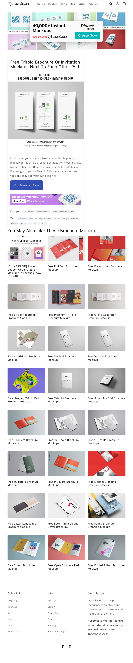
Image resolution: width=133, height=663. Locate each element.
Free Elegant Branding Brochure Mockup (102, 483)
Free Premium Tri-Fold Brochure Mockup (62, 316)
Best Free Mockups (43, 211)
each (60, 219)
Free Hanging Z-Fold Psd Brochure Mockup (23, 400)
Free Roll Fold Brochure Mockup (63, 268)
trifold (44, 223)
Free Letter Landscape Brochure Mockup (22, 525)
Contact (51, 606)
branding (38, 219)
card (54, 219)
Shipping (52, 625)
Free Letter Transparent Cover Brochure (63, 525)
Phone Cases (14, 631)
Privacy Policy (54, 613)
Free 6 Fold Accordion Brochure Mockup (22, 316)
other (30, 223)
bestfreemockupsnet (25, 219)
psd (35, 223)
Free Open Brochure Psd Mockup (63, 567)
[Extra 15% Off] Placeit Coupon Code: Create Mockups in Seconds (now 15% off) (24, 271)
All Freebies (29, 211)
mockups (14, 223)
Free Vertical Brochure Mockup (62, 358)
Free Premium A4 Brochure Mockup (105, 268)
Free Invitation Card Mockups (63, 211)
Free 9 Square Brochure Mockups (23, 441)
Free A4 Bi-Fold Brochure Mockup (24, 358)
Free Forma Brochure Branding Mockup (101, 525)
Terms (50, 619)
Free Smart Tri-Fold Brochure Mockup (106, 400)
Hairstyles (12, 606)
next (21, 223)
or (25, 223)
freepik (66, 219)
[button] (111, 4)
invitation (74, 219)
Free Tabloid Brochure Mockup (62, 400)
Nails (10, 613)
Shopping (12, 600)
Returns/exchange (56, 631)
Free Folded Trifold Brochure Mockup (106, 567)
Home (10, 619)
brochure (47, 219)
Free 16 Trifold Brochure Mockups (63, 441)
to (39, 223)
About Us (52, 600)
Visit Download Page (26, 185)
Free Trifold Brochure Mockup (21, 567)
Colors (11, 625)
